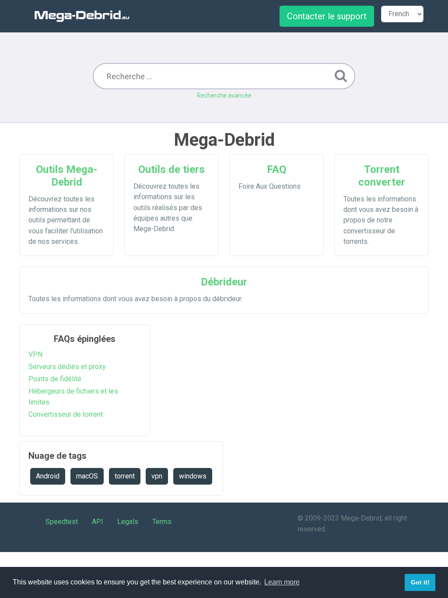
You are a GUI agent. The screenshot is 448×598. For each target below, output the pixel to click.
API (97, 521)
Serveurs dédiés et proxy (67, 366)
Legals (127, 521)
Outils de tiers (171, 169)
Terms (162, 521)
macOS (87, 476)
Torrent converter (381, 175)
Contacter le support (327, 16)
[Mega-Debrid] (85, 16)
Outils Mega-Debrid (66, 175)
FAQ (276, 169)
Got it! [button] (420, 582)
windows (192, 476)
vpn (156, 476)
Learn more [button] (282, 582)
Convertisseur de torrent (65, 414)
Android (48, 476)
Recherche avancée (224, 95)
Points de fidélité (54, 379)
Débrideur (224, 282)
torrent (125, 476)
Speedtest (62, 521)
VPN (35, 354)
